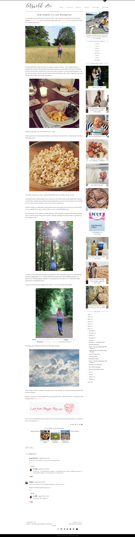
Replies (32, 466)
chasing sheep (64, 20)
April (90, 374)
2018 (89, 321)
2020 (89, 317)
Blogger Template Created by (67, 535)
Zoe (34, 469)
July (90, 372)
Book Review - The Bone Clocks (97, 342)
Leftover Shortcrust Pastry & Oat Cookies (97, 306)
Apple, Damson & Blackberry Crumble (97, 160)
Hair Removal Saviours (97, 233)
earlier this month (35, 20)
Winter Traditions (75, 440)
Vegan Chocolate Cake (94, 354)
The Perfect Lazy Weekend (95, 364)
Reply (30, 462)
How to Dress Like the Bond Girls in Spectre (97, 281)
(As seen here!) (47, 342)
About (78, 7)
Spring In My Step (34, 440)
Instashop (95, 7)
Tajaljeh (31, 482)
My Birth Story (97, 185)
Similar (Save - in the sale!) (55, 339)
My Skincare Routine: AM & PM (97, 257)
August (91, 340)
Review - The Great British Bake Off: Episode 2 (98, 347)
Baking (97, 48)
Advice (97, 55)
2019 (89, 319)
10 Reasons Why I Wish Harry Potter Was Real (98, 351)
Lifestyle (69, 7)
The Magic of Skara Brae (55, 441)
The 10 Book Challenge (94, 367)
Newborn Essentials (97, 136)
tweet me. (38, 398)
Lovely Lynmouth (93, 356)
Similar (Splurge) (42, 339)
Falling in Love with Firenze (65, 441)
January (91, 379)
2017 (89, 324)
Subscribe (105, 7)
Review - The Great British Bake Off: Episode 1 (98, 361)
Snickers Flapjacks (97, 209)
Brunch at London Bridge (44, 441)
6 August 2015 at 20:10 (43, 469)
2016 (89, 326)
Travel (97, 46)
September (91, 338)
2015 (89, 328)
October (91, 335)
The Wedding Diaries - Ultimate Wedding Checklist (97, 110)
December (91, 330)
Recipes (97, 50)
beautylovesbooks (33, 458)
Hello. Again (97, 87)
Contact (87, 7)
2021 (89, 314)
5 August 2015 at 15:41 (44, 458)
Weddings (97, 53)
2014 (89, 382)
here (38, 421)
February (91, 377)
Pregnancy (97, 60)
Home (61, 7)
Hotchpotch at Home (94, 358)
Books (97, 57)
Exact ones (72, 339)
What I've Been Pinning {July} (96, 369)
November (91, 333)
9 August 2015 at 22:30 (43, 496)
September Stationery (94, 344)
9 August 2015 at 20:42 (39, 482)
